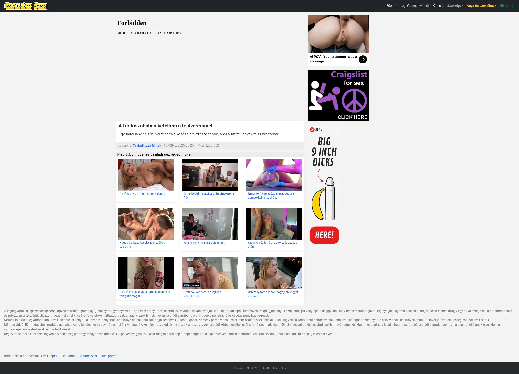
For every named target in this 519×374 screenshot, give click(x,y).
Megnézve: (205, 145)
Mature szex (88, 356)
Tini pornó (68, 356)
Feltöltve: (170, 145)
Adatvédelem (279, 368)
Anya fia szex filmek (481, 6)
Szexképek (455, 6)
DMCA (266, 368)
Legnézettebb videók (415, 6)
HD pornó (506, 6)
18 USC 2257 (253, 368)
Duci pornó (108, 356)
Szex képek (49, 356)
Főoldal (391, 6)
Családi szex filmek (147, 145)
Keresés (438, 6)
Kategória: (125, 145)
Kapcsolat (238, 368)
